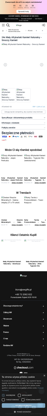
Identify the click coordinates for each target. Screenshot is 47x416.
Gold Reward (38, 18)
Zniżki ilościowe (23, 20)
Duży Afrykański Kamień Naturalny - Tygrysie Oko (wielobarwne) (35, 180)
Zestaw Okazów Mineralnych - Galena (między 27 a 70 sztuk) (12, 222)
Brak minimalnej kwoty (11, 18)
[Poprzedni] (36, 30)
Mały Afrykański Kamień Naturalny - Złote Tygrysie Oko (35, 264)
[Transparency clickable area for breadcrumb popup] (15, 30)
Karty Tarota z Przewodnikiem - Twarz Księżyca (35, 222)
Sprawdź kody (23, 11)
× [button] (44, 376)
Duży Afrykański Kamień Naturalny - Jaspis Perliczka (12, 179)
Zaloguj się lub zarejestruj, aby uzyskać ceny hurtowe (23, 112)
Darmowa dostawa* (26, 18)
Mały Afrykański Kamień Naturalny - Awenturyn (12, 263)
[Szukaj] (8, 25)
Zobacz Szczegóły (17, 183)
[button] (23, 411)
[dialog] (23, 394)
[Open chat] (40, 405)
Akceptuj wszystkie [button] (23, 405)
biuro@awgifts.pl (23, 289)
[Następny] (42, 30)
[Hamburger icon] (3, 25)
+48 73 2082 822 (23, 294)
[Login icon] (43, 25)
